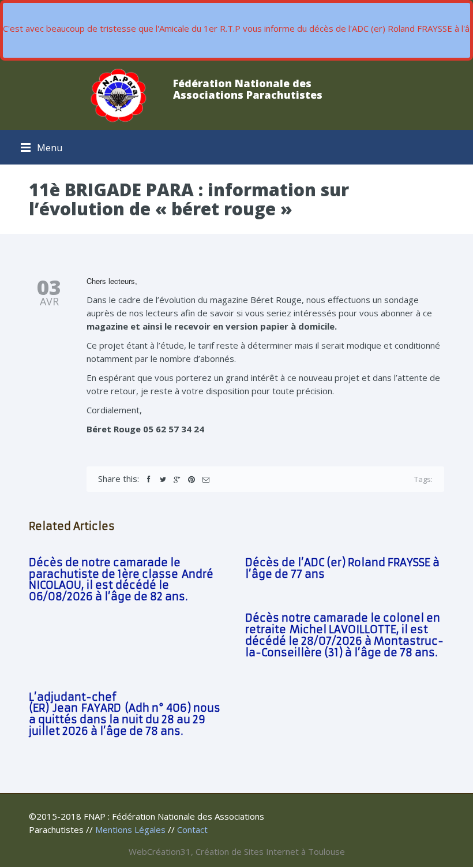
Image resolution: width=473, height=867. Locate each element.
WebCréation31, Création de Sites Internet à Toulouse (237, 851)
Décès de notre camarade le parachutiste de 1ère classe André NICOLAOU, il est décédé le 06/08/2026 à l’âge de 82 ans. (121, 579)
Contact (192, 829)
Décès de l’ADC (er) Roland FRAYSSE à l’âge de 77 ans (342, 568)
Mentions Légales (130, 829)
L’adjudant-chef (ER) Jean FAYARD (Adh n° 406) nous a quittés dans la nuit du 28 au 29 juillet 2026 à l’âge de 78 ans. (124, 714)
